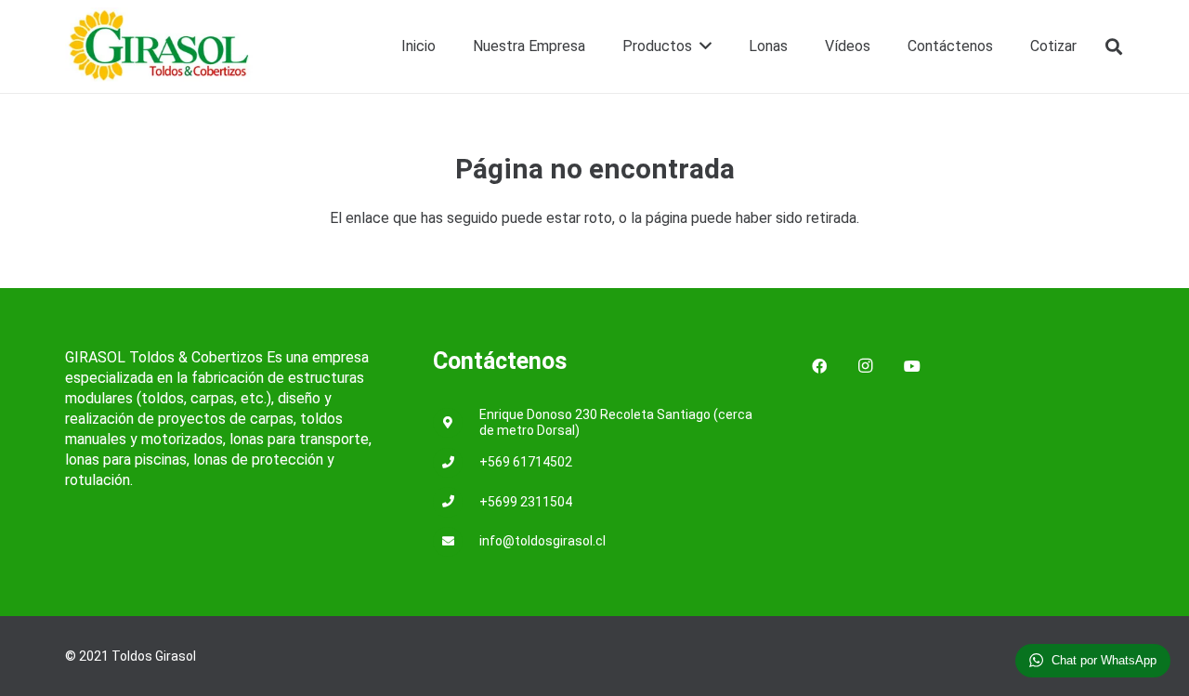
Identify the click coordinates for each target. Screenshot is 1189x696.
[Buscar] (1113, 47)
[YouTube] (912, 366)
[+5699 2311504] (456, 502)
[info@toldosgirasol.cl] (456, 542)
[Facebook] (819, 366)
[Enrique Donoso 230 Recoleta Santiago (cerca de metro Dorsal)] (456, 423)
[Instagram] (865, 366)
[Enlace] (160, 46)
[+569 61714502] (456, 463)
